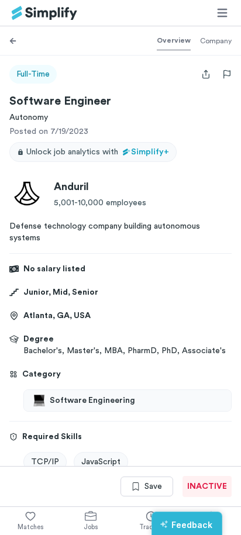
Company (216, 40)
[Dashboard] (44, 13)
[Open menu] (222, 13)
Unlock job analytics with (97, 152)
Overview (174, 40)
